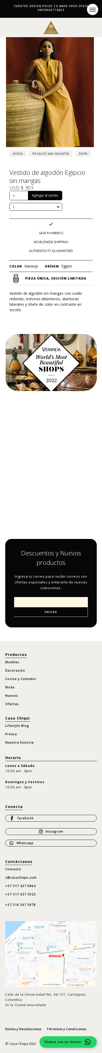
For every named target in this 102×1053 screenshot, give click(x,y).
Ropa (83, 153)
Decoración (15, 670)
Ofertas (12, 704)
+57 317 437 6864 (20, 886)
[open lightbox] (50, 92)
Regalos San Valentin (50, 153)
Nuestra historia (19, 742)
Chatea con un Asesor (63, 1042)
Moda (17, 153)
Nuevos (11, 695)
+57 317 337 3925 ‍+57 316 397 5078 (20, 899)
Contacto (13, 869)
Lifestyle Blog (17, 725)
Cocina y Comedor (20, 679)
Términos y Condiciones (66, 1029)
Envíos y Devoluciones (23, 1029)
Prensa (11, 734)
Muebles (12, 662)
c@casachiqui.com (21, 877)
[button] (92, 9)
